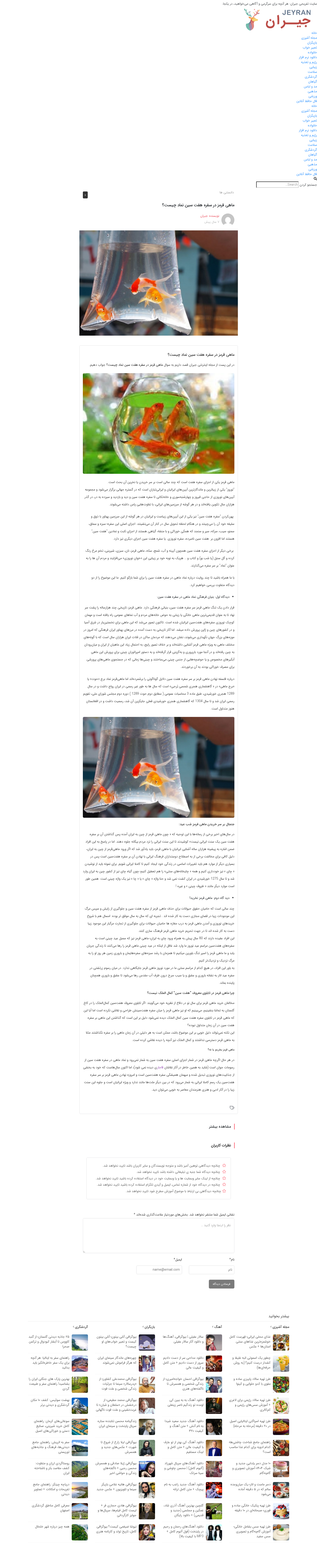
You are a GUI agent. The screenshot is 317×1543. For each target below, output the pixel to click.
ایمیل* (178, 1259)
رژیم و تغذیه (309, 62)
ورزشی (312, 96)
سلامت (312, 71)
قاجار (160, 1067)
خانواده (312, 52)
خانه (314, 32)
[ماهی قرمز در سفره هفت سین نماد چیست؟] (158, 282)
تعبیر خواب (310, 47)
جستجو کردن (308, 184)
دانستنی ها (227, 192)
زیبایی (313, 67)
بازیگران (312, 42)
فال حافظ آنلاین (306, 101)
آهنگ (217, 1327)
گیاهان (312, 81)
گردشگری (311, 76)
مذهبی (312, 91)
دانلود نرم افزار (308, 57)
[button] (158, 179)
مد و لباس (310, 86)
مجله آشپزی (309, 37)
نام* (231, 1259)
